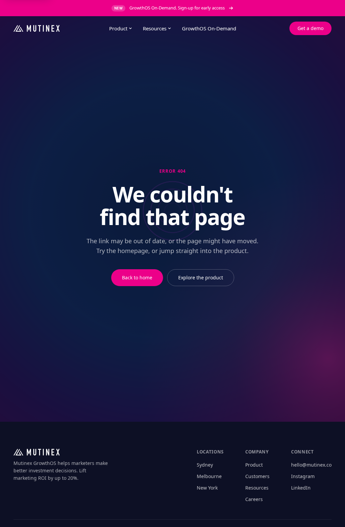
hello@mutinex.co (311, 465)
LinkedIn (301, 487)
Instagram (303, 476)
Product (118, 28)
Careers (254, 499)
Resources (154, 28)
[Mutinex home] (55, 28)
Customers (257, 476)
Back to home (137, 277)
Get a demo (310, 28)
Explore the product (200, 277)
